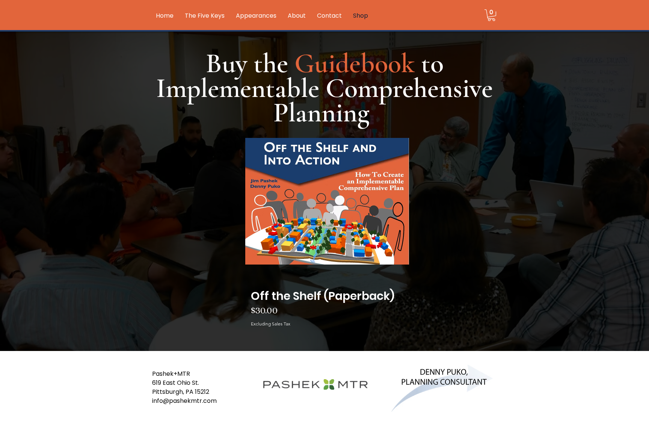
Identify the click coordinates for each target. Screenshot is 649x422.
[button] (491, 15)
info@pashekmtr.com (184, 400)
